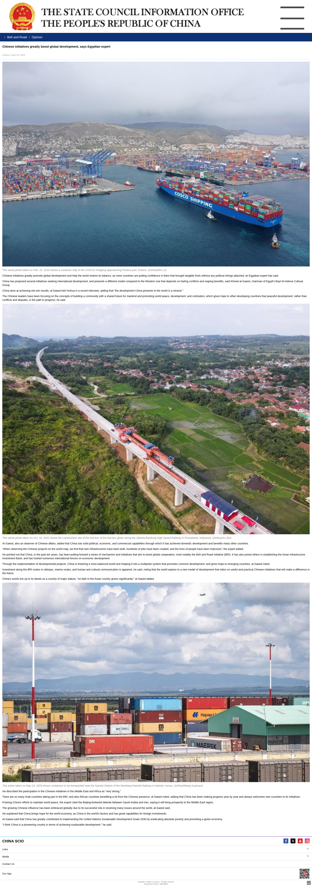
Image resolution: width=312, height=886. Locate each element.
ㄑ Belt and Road (14, 37)
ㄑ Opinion (34, 37)
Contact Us (8, 864)
